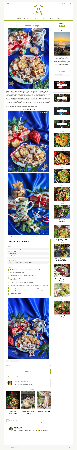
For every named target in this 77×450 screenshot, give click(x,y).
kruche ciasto (12, 361)
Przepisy (19, 18)
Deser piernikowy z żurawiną (45, 376)
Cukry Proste (14, 419)
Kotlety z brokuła (62, 184)
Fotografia (26, 18)
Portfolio (44, 18)
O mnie (58, 18)
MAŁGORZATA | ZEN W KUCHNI (23, 381)
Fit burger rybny (62, 316)
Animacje (52, 18)
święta (17, 361)
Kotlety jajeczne (62, 148)
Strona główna (17, 23)
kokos (8, 361)
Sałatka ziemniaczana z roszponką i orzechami (14, 376)
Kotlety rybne (62, 166)
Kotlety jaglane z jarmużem (62, 298)
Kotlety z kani (62, 202)
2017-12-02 (8, 365)
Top (70, 447)
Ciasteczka (24, 23)
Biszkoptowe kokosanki (44, 411)
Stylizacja (35, 18)
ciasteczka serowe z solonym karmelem (29, 236)
